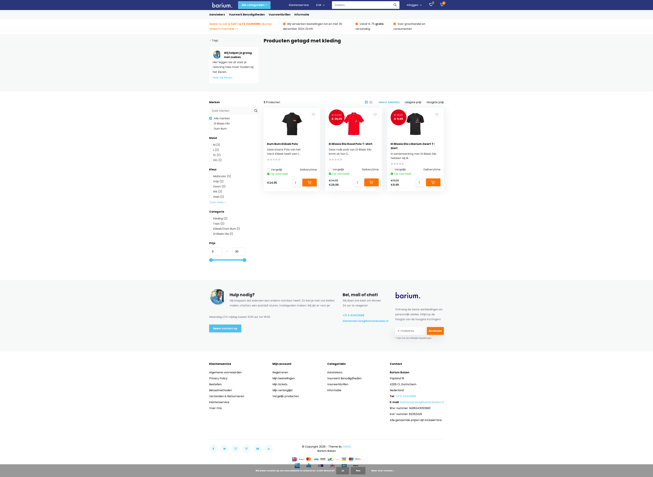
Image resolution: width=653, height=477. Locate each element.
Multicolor (222, 176)
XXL (217, 160)
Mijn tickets (279, 384)
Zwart (219, 186)
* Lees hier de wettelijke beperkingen (413, 338)
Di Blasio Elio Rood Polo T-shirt (350, 144)
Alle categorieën (252, 5)
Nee (358, 470)
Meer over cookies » (382, 470)
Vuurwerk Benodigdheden (247, 15)
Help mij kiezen (222, 78)
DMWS (346, 447)
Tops (218, 224)
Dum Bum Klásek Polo (282, 144)
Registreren (280, 372)
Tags (215, 40)
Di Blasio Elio (221, 123)
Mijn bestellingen (283, 378)
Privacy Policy (218, 378)
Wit (217, 192)
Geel (218, 197)
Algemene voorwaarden (225, 372)
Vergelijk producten (285, 396)
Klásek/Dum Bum (226, 229)
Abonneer (435, 331)
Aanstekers (217, 15)
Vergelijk (276, 170)
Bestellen (215, 384)
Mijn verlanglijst (282, 390)
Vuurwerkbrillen (279, 15)
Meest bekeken (389, 102)
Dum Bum (220, 129)
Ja (342, 470)
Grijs (218, 181)
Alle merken (221, 118)
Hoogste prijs (435, 102)
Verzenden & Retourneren (226, 396)
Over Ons (215, 408)
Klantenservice (299, 5)
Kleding (220, 218)
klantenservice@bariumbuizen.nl (364, 321)
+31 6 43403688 (353, 315)
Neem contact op (225, 328)
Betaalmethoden (220, 390)
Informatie (301, 15)
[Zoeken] (395, 5)
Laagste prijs (413, 102)
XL (217, 155)
